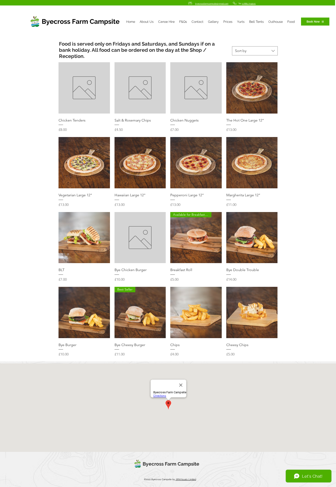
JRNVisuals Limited (186, 479)
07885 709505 (249, 4)
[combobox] (255, 50)
